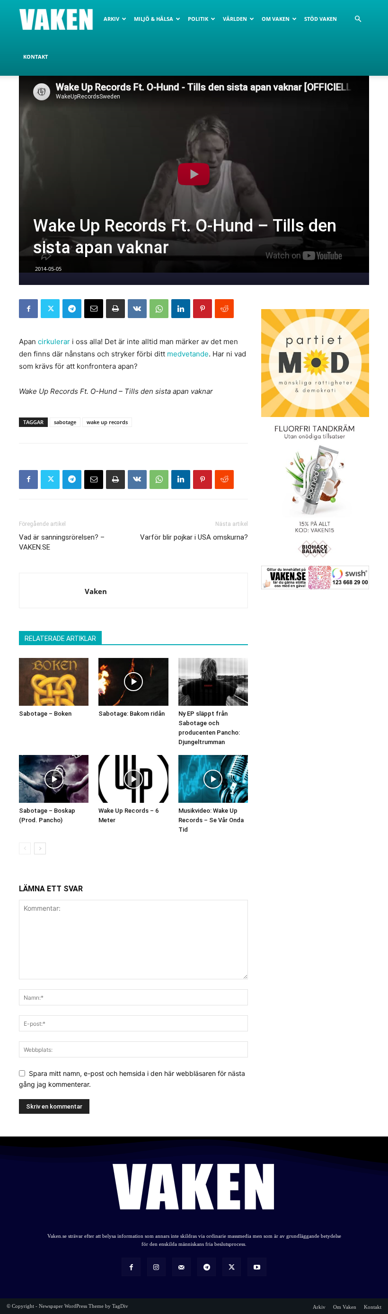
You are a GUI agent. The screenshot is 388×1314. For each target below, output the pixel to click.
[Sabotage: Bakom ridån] (133, 682)
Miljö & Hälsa (153, 18)
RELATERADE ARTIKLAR (60, 638)
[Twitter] (50, 308)
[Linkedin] (180, 308)
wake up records (107, 422)
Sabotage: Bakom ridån (131, 713)
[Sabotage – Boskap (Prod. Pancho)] (53, 779)
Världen (235, 18)
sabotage (65, 422)
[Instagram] (156, 1267)
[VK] (137, 308)
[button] (357, 19)
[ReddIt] (224, 308)
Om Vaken (276, 18)
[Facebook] (28, 308)
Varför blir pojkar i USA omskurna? (194, 537)
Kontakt (35, 56)
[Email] (93, 308)
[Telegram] (71, 308)
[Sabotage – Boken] (53, 682)
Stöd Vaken (320, 18)
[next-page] (40, 848)
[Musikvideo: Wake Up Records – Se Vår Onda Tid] (213, 779)
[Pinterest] (202, 308)
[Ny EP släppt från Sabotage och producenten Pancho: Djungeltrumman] (213, 682)
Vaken (96, 591)
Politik (198, 18)
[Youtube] (256, 1267)
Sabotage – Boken (45, 713)
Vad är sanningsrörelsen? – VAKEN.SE (62, 542)
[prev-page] (25, 848)
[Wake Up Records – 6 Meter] (133, 779)
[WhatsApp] (159, 308)
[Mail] (181, 1267)
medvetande (188, 353)
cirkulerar (54, 341)
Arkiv (111, 18)
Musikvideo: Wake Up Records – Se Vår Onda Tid (211, 820)
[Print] (115, 308)
